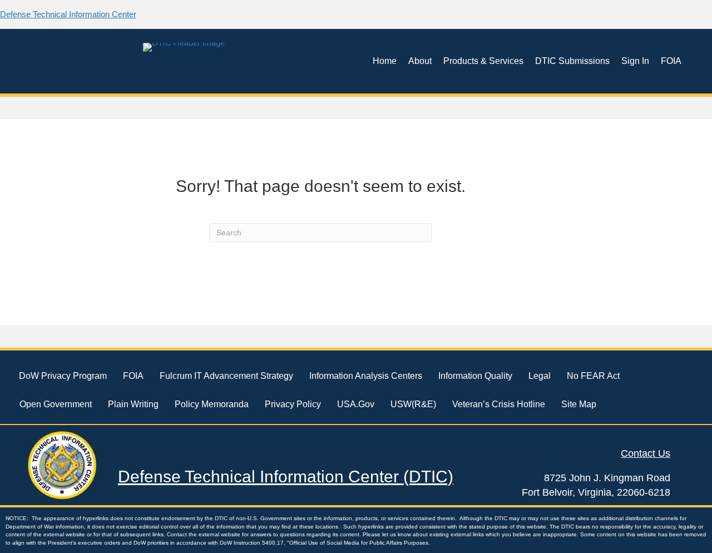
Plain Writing (133, 404)
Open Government (55, 404)
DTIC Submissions (572, 61)
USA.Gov (355, 404)
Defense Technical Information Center (68, 14)
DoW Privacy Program (63, 376)
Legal (539, 376)
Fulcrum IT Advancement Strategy (226, 376)
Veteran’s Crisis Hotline (498, 404)
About (420, 61)
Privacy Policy (293, 404)
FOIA (671, 61)
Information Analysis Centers (365, 376)
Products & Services (483, 61)
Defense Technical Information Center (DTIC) (285, 476)
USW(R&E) (413, 404)
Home (385, 61)
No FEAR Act (593, 376)
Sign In (635, 61)
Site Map (578, 404)
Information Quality (475, 376)
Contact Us (645, 453)
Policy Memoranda (212, 404)
